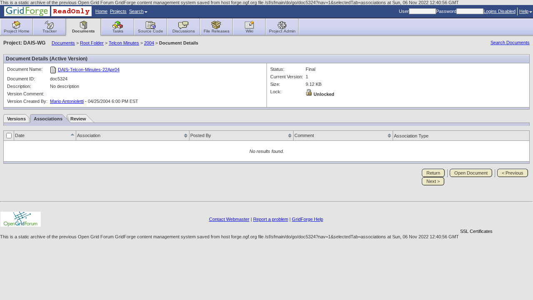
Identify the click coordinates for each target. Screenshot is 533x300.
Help (523, 11)
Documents (63, 42)
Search (136, 11)
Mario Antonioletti (67, 101)
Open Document (471, 172)
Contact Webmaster (229, 219)
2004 (149, 42)
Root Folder (92, 42)
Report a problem (270, 219)
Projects (118, 11)
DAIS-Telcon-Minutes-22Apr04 (89, 69)
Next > (433, 181)
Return (433, 172)
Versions (16, 118)
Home (101, 11)
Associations (48, 118)
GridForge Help (307, 219)
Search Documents (510, 42)
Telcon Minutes (124, 42)
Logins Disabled (499, 11)
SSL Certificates (476, 231)
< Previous (512, 172)
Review (78, 118)
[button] (476, 217)
